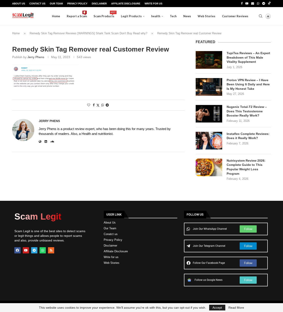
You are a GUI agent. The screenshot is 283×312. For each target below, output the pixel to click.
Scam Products (104, 14)
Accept (217, 307)
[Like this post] (88, 105)
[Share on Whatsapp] (102, 105)
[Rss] (51, 250)
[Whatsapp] (258, 3)
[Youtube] (246, 3)
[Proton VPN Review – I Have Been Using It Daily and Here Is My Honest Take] (209, 87)
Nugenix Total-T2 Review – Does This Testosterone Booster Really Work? (247, 111)
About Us (18, 3)
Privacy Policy (77, 3)
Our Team (56, 3)
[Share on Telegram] (107, 105)
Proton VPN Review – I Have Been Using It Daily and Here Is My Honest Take (248, 84)
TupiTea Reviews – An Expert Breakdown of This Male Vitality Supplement (248, 57)
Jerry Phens (35, 57)
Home (56, 16)
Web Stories (206, 16)
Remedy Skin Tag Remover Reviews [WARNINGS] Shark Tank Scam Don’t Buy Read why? (88, 33)
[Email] (252, 3)
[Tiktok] (269, 3)
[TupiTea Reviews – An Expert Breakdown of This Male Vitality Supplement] (209, 60)
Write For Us (153, 3)
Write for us (111, 257)
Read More (236, 307)
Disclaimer (99, 3)
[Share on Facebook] (94, 105)
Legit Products (131, 16)
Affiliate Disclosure (125, 3)
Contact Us (37, 3)
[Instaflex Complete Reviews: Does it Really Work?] (209, 140)
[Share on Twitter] (97, 105)
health (155, 16)
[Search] (260, 16)
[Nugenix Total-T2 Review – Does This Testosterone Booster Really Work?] (209, 114)
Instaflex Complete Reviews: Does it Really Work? (248, 136)
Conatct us (111, 234)
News (187, 16)
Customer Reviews (235, 16)
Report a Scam (77, 14)
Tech (173, 16)
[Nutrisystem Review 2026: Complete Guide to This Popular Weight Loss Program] (209, 167)
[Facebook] (242, 3)
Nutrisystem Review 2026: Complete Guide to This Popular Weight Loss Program (246, 167)
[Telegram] (263, 3)
